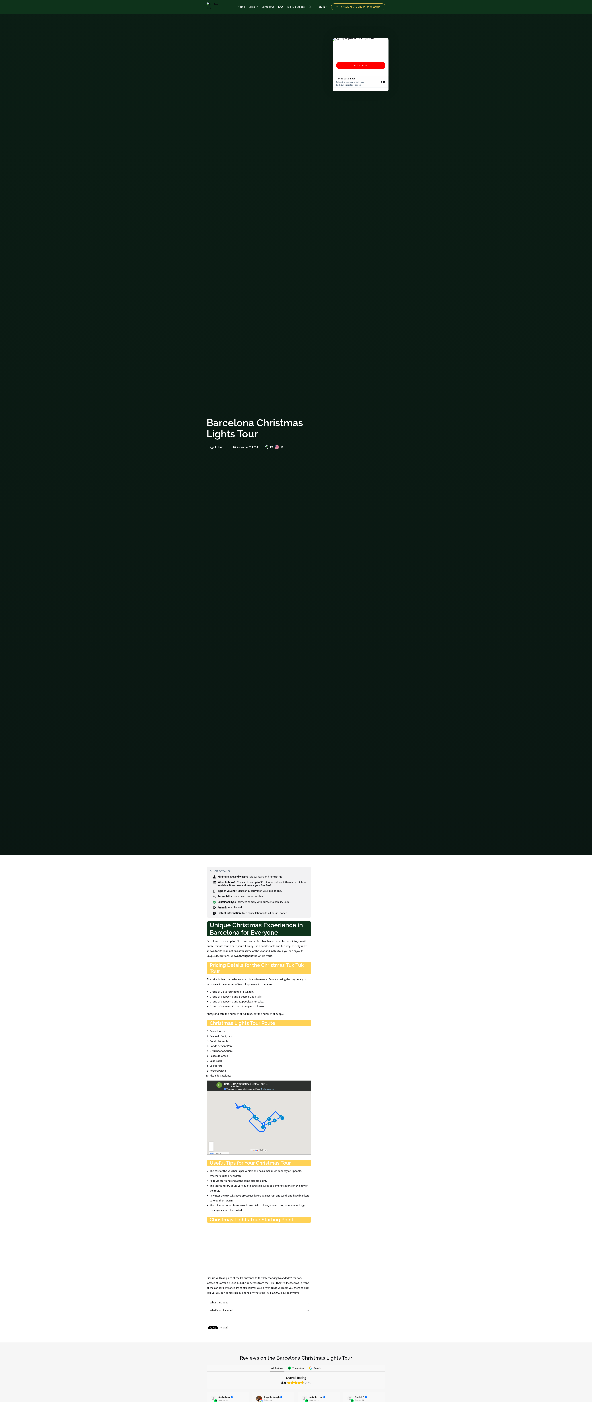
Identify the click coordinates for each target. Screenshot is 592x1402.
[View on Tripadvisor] (213, 1399)
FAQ (280, 6)
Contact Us (268, 6)
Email (224, 1328)
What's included (219, 1302)
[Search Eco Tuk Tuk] (310, 6)
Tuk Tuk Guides (296, 6)
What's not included (221, 1310)
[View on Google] (259, 1399)
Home (241, 6)
